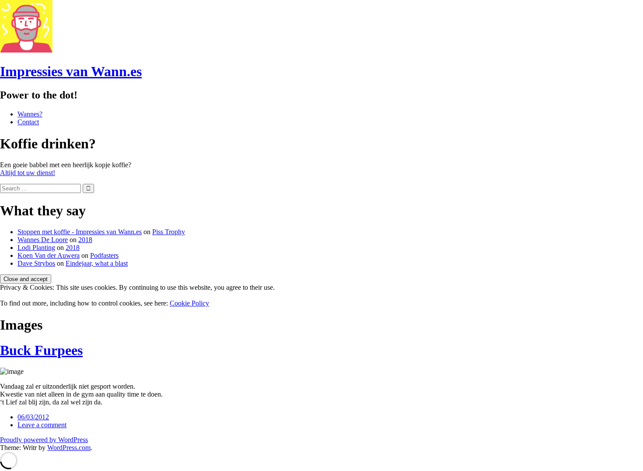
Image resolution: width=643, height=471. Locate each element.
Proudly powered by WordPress (44, 439)
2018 (85, 239)
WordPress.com (69, 447)
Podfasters (104, 255)
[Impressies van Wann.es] (26, 50)
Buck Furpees (41, 350)
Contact (28, 122)
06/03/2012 (33, 417)
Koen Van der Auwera (48, 255)
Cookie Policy (189, 303)
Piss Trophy (168, 232)
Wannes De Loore (42, 239)
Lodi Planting (36, 247)
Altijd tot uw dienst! (27, 172)
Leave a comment (41, 425)
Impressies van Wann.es (71, 71)
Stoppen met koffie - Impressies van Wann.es (79, 232)
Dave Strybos (36, 263)
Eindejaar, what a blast (97, 263)
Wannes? (29, 114)
